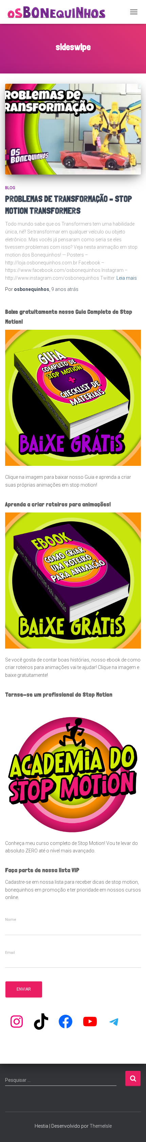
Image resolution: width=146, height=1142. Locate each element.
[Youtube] (90, 1021)
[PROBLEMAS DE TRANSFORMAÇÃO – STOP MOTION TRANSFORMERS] (73, 129)
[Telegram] (114, 1021)
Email (10, 953)
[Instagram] (16, 1021)
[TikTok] (41, 1021)
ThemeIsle (101, 1126)
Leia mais (126, 278)
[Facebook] (65, 1021)
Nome (10, 920)
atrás (64, 289)
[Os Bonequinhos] (59, 11)
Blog (10, 187)
